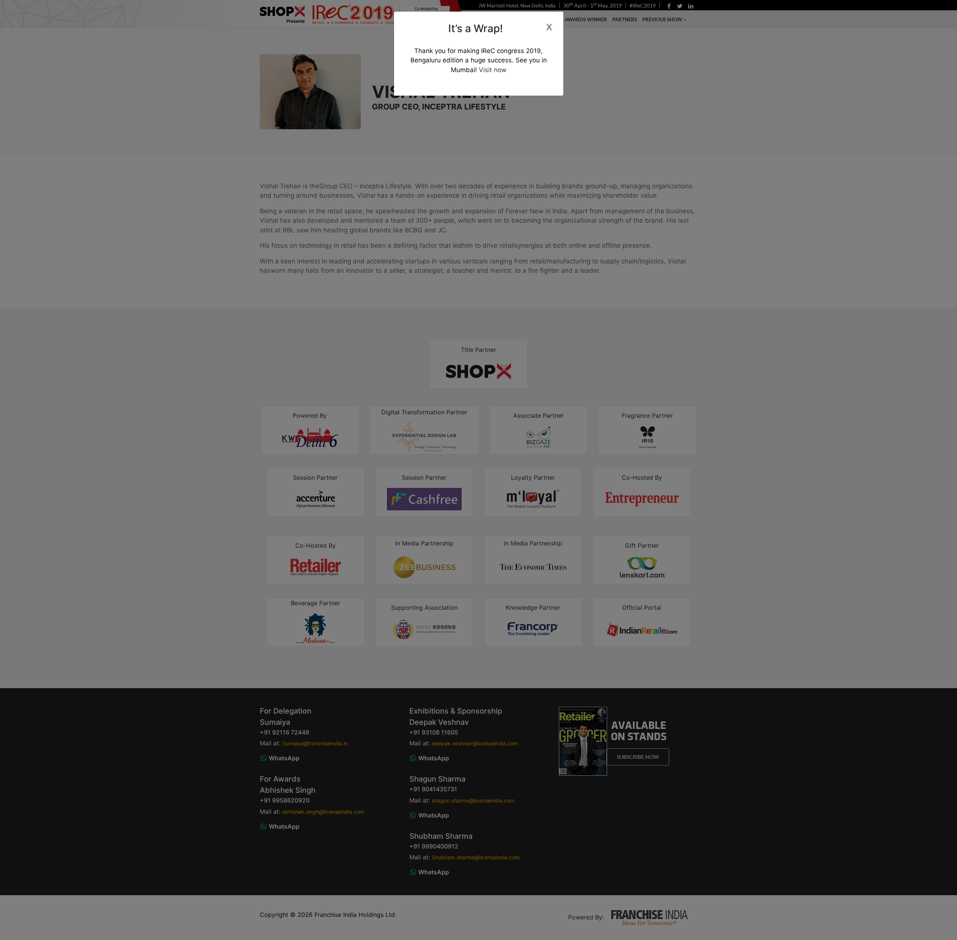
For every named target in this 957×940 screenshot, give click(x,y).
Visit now (492, 70)
